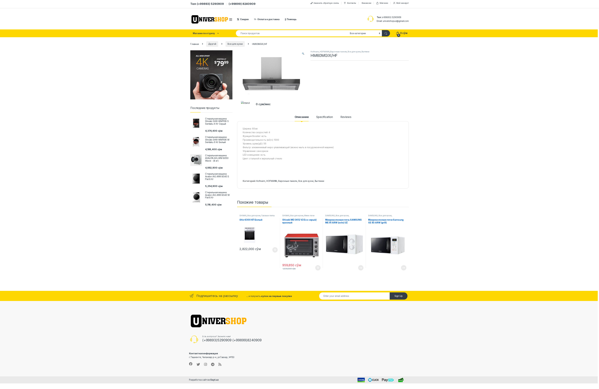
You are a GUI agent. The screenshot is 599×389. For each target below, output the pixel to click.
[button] (303, 54)
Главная (194, 44)
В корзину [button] (273, 250)
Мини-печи (309, 215)
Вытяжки (365, 51)
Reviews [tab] (345, 117)
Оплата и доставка (268, 19)
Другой (212, 44)
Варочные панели (338, 51)
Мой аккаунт (402, 3)
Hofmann (315, 51)
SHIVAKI (242, 215)
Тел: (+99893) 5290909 (207, 3)
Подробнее (357, 267)
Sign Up (398, 296)
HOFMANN (324, 51)
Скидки (244, 19)
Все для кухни (235, 44)
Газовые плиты (268, 215)
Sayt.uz (214, 379)
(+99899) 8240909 (242, 3)
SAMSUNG (330, 215)
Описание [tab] (302, 117)
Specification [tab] (324, 117)
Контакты (351, 3)
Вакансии (366, 3)
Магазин (384, 3)
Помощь (291, 19)
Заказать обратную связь (326, 3)
